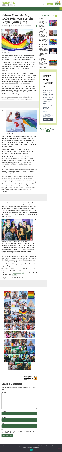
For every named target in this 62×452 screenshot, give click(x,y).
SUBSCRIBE (47, 119)
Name (4, 411)
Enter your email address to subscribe (47, 107)
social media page (18, 273)
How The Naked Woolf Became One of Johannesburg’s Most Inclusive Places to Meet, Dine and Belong (43, 51)
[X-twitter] (43, 129)
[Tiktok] (55, 129)
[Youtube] (48, 129)
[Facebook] (41, 129)
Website (4, 423)
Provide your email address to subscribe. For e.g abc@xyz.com (48, 115)
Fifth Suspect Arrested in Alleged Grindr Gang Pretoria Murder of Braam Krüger (43, 32)
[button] (44, 5)
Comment (5, 392)
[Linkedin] (47, 131)
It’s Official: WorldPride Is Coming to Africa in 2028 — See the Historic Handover (43, 22)
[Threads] (50, 129)
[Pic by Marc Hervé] (7, 295)
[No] (59, 448)
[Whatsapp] (49, 131)
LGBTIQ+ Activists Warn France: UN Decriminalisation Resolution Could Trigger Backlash (42, 42)
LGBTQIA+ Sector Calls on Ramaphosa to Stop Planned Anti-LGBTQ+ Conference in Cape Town (43, 63)
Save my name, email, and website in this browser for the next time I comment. (18, 432)
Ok (31, 449)
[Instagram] (45, 129)
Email (4, 417)
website (14, 275)
